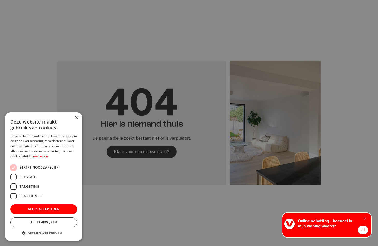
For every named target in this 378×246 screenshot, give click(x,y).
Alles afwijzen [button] (43, 222)
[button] (43, 233)
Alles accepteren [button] (43, 209)
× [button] (76, 118)
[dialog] (189, 123)
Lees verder (40, 156)
